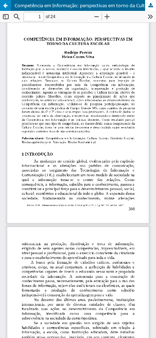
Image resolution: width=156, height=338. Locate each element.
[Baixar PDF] (150, 5)
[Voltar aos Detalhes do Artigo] (5, 5)
